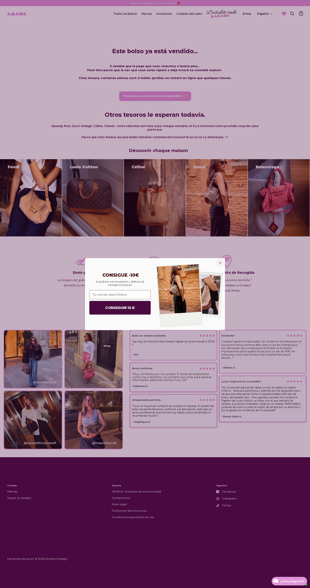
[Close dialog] (220, 263)
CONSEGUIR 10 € (120, 307)
